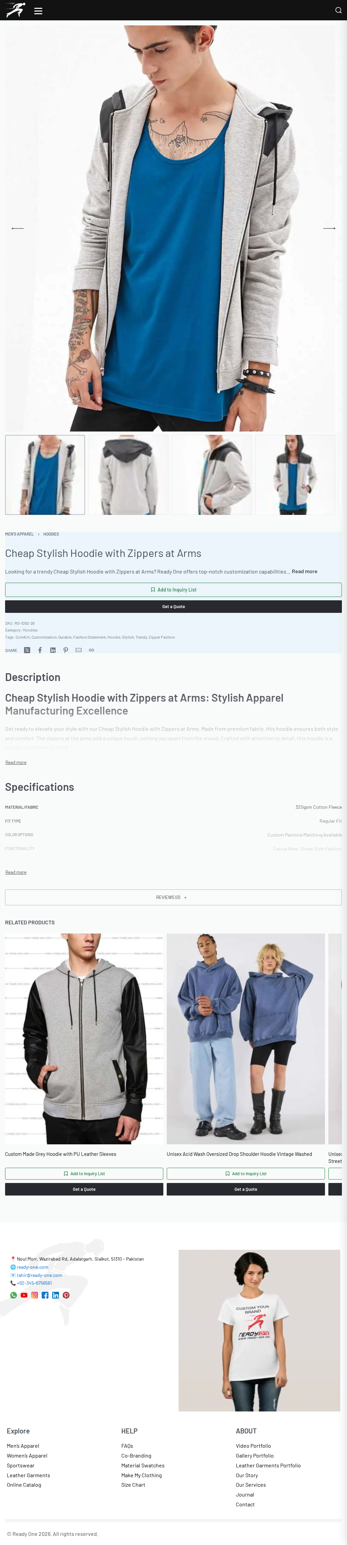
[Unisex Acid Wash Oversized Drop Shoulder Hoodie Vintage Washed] (246, 1039)
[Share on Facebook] (40, 650)
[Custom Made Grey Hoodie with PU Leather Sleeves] (84, 1039)
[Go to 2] (128, 475)
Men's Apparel (19, 533)
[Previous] (17, 228)
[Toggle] (304, 571)
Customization (44, 637)
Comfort (23, 637)
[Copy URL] (91, 650)
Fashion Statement (89, 637)
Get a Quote (173, 606)
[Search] (338, 10)
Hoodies (51, 533)
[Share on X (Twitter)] (27, 650)
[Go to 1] (45, 475)
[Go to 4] (295, 475)
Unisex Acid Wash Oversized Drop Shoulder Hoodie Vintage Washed (239, 1154)
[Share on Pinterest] (66, 650)
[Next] (329, 228)
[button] (173, 897)
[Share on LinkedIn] (53, 650)
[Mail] (79, 650)
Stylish (128, 637)
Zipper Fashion (162, 637)
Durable (65, 637)
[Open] (38, 11)
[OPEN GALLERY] (170, 228)
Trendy (141, 637)
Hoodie (113, 637)
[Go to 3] (212, 475)
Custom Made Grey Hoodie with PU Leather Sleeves (60, 1154)
